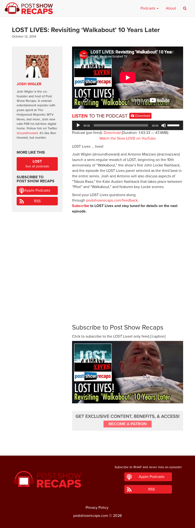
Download (142, 116)
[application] (127, 125)
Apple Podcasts (37, 190)
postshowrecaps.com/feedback (112, 200)
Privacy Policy (97, 507)
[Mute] (163, 125)
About (171, 8)
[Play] (78, 125)
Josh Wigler (29, 84)
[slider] (174, 125)
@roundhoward (27, 133)
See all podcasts (37, 163)
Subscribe (80, 205)
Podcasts (148, 8)
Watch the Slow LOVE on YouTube (127, 138)
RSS (37, 201)
